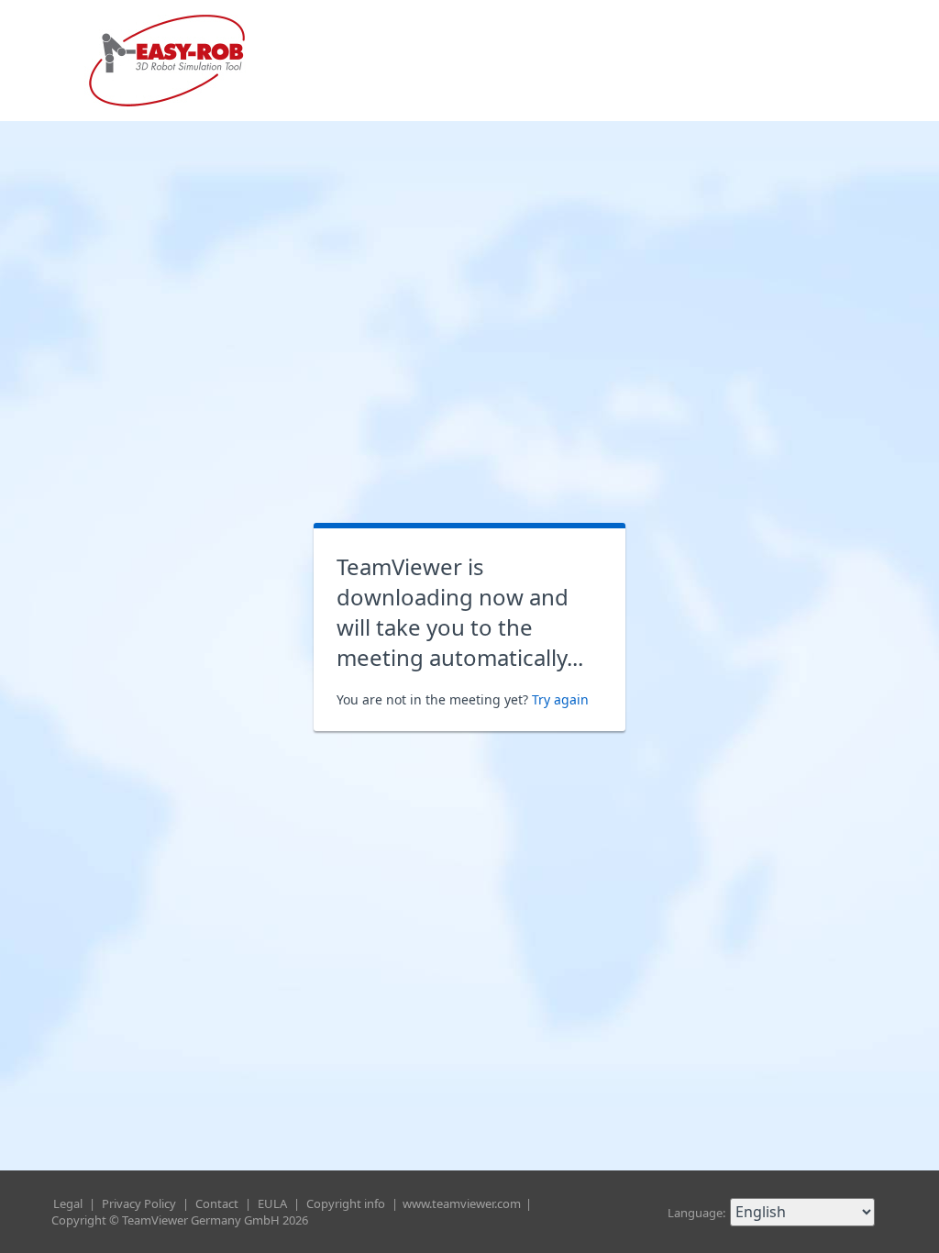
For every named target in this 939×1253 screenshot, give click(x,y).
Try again (560, 699)
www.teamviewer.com (463, 1203)
